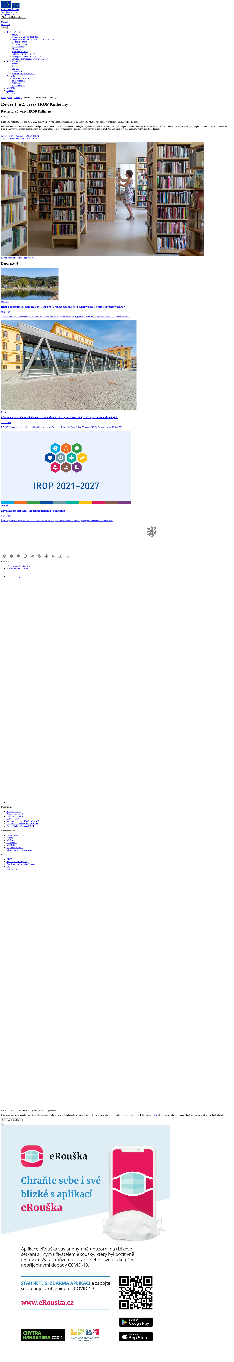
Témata (15, 34)
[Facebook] (9, 576)
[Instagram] (22, 576)
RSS (8, 866)
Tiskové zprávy (18, 81)
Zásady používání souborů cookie (20, 864)
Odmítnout (6, 1120)
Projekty (15, 68)
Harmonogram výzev (15, 835)
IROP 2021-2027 (13, 32)
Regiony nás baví (14, 847)
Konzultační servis (20, 51)
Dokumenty (17, 71)
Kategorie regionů (19, 44)
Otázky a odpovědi (14, 816)
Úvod (3, 97)
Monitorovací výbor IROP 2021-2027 (22, 821)
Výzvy (15, 66)
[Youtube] (16, 576)
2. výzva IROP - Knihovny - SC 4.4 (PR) (19, 138)
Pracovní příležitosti (14, 814)
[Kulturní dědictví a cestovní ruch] (53, 559)
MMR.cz (11, 840)
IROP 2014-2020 (13, 61)
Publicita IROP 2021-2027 (23, 54)
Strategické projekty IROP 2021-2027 (28, 56)
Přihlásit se (5, 24)
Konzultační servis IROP (17, 568)
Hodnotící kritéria (19, 42)
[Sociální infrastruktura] (39, 559)
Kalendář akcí (18, 46)
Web (10, 97)
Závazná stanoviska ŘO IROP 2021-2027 (30, 59)
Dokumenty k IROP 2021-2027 (25, 37)
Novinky (18, 97)
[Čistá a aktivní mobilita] (67, 559)
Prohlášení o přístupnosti (16, 861)
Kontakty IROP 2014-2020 (23, 73)
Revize (4, 258)
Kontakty (10, 90)
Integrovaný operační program (19, 850)
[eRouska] (85, 1359)
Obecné (4, 505)
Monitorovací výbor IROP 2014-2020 (22, 824)
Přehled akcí (17, 49)
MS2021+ (10, 88)
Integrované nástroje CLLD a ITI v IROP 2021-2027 (34, 39)
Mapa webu (11, 869)
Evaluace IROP (13, 819)
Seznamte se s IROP (20, 78)
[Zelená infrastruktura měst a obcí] (18, 559)
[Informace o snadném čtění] (119, 802)
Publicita (5, 301)
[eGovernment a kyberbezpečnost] (4, 559)
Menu (4, 27)
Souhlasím (17, 1120)
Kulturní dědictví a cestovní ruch (21, 258)
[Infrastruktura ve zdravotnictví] (46, 559)
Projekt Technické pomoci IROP (20, 826)
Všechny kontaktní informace (19, 566)
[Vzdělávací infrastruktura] (32, 559)
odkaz (154, 1115)
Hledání (4, 22)
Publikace (16, 83)
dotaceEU (11, 838)
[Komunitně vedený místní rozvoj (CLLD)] (60, 559)
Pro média (10, 76)
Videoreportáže (18, 85)
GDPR (9, 859)
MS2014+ (11, 845)
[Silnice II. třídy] (25, 559)
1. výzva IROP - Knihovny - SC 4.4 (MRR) (20, 136)
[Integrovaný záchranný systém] (11, 559)
